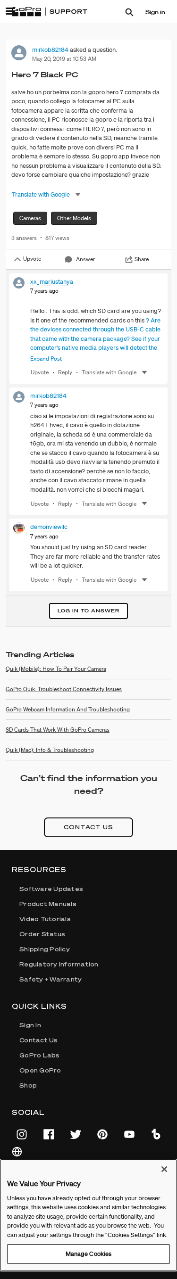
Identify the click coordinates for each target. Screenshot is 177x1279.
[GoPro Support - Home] (49, 11)
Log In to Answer (88, 610)
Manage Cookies (89, 1254)
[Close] (164, 1169)
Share (142, 259)
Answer (85, 259)
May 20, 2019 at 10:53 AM (64, 59)
